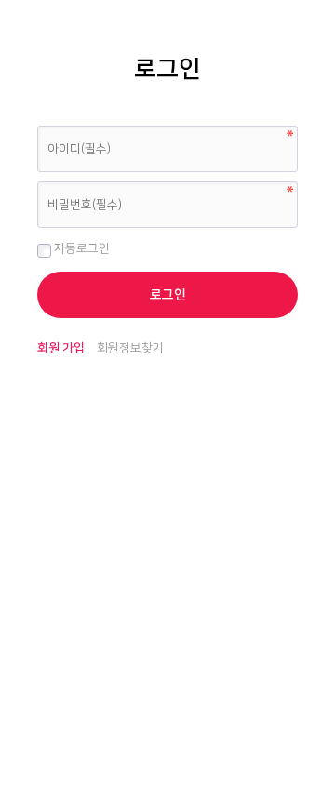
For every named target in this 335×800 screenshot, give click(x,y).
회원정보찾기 (130, 347)
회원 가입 (61, 347)
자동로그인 (80, 248)
